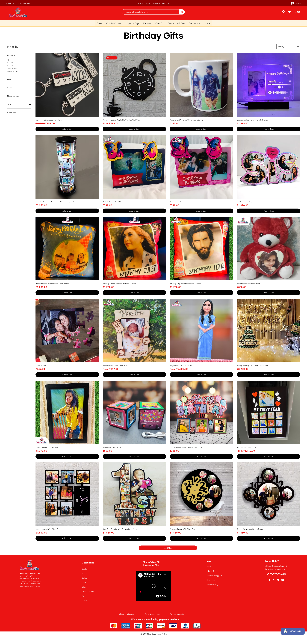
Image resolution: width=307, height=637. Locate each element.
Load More (168, 548)
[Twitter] (278, 579)
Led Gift (10, 63)
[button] (297, 12)
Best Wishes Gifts (13, 66)
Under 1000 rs (12, 71)
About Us (210, 571)
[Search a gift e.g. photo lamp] (182, 11)
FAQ (209, 567)
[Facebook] (269, 579)
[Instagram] (273, 579)
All (8, 60)
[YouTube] (282, 579)
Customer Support (214, 576)
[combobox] (288, 46)
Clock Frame (12, 69)
